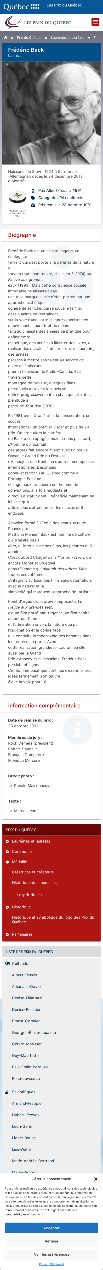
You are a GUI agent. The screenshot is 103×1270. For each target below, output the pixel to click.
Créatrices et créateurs (33, 872)
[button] (95, 1179)
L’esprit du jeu (29, 894)
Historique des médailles (34, 882)
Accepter (51, 1228)
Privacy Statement (51, 1264)
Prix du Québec (29, 37)
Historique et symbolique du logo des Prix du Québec (53, 919)
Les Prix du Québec (64, 5)
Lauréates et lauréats (67, 37)
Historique (21, 907)
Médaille (19, 861)
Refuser (51, 1241)
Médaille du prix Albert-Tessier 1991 (18, 213)
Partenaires (22, 934)
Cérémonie (22, 851)
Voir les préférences (51, 1254)
